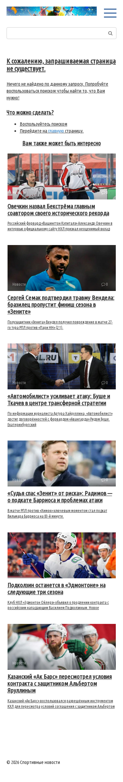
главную (56, 131)
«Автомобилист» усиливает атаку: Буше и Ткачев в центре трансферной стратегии (59, 399)
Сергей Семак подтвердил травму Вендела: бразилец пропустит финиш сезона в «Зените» (61, 304)
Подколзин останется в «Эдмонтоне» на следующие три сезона (57, 588)
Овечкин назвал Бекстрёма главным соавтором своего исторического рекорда (58, 209)
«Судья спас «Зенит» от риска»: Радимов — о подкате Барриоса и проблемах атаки (60, 496)
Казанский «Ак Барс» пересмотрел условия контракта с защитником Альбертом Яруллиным (60, 683)
